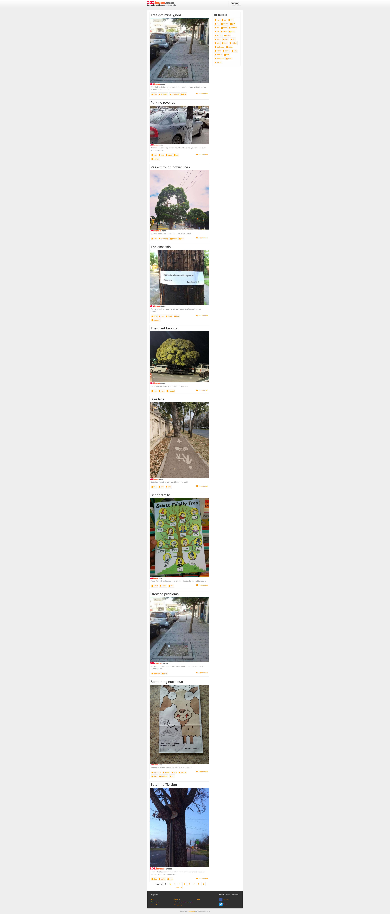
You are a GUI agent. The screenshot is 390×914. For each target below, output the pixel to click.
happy (167, 772)
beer (226, 43)
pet (233, 24)
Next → (179, 887)
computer (220, 58)
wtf (217, 28)
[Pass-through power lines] (179, 201)
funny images (191, 911)
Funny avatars (155, 902)
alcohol (219, 35)
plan (155, 94)
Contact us (177, 899)
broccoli (171, 391)
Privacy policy (178, 905)
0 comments (203, 94)
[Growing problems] (179, 630)
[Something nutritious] (179, 725)
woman (219, 55)
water (218, 39)
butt (177, 316)
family (163, 586)
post (155, 316)
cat (224, 20)
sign (155, 879)
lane (162, 487)
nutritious (157, 772)
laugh (170, 316)
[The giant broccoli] (179, 357)
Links (152, 899)
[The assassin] (179, 278)
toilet (225, 31)
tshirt (230, 58)
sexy (235, 51)
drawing (164, 776)
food (225, 28)
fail (217, 31)
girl (233, 39)
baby (228, 35)
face (227, 39)
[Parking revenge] (179, 125)
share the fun (236, 3)
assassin (156, 320)
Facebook (226, 899)
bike (162, 155)
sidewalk (163, 94)
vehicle (234, 43)
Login (198, 899)
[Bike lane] (179, 441)
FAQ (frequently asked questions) (183, 902)
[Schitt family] (179, 538)
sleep (218, 51)
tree (184, 94)
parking (156, 159)
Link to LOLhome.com (157, 905)
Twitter (225, 904)
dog (231, 20)
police (227, 51)
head (155, 776)
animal (225, 24)
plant (162, 391)
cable (169, 155)
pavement (175, 94)
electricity (164, 239)
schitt (155, 586)
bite (175, 772)
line (182, 239)
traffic (162, 879)
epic (232, 31)
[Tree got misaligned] (179, 51)
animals (234, 28)
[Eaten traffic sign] (179, 828)
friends (183, 772)
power (174, 239)
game (230, 47)
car (177, 155)
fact (227, 55)
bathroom (220, 47)
